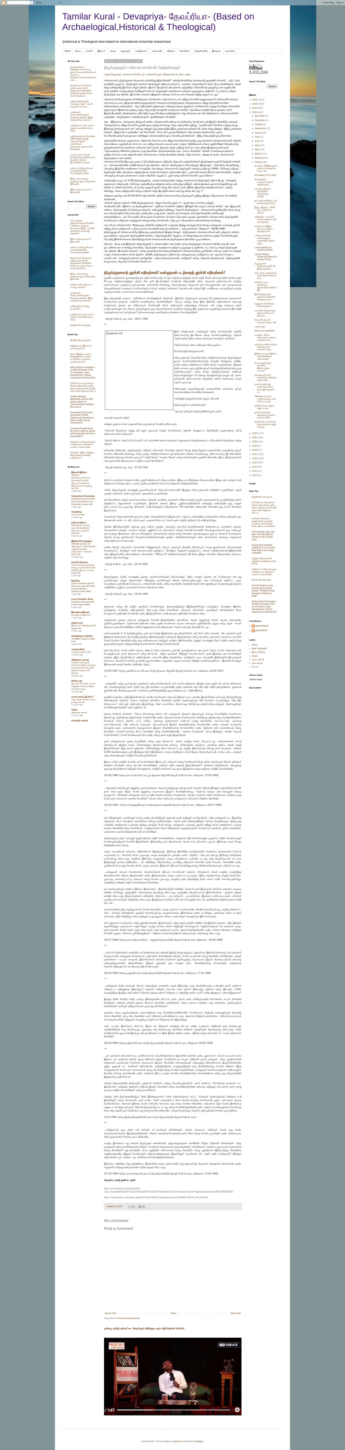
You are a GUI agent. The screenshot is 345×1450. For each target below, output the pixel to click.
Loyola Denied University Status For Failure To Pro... (265, 257)
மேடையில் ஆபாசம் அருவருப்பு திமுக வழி (265, 321)
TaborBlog (76, 512)
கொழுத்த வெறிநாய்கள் (81, 615)
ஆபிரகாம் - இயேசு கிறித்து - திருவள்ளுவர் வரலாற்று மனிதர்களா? (82, 455)
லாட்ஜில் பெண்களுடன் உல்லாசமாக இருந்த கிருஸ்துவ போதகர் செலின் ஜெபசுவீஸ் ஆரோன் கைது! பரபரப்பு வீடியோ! (83, 667)
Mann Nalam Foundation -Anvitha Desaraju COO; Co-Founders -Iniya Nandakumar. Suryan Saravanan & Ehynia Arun (83, 372)
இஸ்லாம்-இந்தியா (79, 472)
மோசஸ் (255, 667)
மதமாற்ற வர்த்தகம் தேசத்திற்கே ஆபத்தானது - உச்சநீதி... (262, 193)
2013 (255, 471)
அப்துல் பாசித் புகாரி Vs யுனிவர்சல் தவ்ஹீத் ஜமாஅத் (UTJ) (264, 561)
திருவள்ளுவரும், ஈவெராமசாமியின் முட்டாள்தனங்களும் (133, 74)
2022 (255, 433)
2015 (255, 462)
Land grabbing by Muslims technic (263, 248)
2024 (255, 108)
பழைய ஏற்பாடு (258, 659)
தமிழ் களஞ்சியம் (78, 522)
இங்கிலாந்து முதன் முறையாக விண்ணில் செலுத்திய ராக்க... (265, 297)
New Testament (259, 648)
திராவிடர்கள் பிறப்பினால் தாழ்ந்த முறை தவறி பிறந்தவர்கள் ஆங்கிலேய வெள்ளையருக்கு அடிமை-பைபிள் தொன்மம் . (81, 90)
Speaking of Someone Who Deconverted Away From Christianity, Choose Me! (83, 501)
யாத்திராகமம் (141, 51)
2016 (255, 458)
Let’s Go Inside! (78, 515)
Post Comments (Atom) (128, 1318)
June (257, 141)
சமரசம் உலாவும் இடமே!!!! (82, 696)
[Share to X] (137, 1206)
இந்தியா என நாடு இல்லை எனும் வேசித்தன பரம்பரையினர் (265, 356)
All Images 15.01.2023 (265, 175)
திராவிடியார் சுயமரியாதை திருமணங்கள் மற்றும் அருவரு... (265, 424)
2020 (255, 441)
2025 (255, 104)
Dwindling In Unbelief (82, 636)
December (260, 116)
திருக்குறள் (126, 51)
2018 (255, 450)
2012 (255, 475)
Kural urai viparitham (264, 330)
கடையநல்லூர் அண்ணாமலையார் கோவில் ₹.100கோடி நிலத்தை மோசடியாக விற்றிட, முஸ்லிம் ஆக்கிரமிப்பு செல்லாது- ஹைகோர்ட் (82, 227)
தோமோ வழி (76, 681)
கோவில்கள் (185, 51)
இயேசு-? (101, 51)
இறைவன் (216, 51)
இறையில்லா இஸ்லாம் (80, 612)
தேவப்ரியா (75, 580)
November (260, 120)
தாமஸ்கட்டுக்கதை (79, 562)
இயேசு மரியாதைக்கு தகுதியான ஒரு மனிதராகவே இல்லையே (82, 181)
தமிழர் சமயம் (77, 623)
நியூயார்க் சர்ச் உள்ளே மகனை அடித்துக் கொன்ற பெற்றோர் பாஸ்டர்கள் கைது (83, 686)
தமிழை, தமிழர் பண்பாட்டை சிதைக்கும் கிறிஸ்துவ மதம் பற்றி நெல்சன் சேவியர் (144, 1328)
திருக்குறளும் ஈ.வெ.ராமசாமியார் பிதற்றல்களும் (263, 182)
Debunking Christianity (83, 496)
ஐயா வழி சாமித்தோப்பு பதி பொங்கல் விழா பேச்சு (265, 201)
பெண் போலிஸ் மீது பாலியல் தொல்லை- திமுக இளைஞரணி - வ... (264, 388)
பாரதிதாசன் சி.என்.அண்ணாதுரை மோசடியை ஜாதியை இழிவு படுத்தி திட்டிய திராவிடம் (81, 116)
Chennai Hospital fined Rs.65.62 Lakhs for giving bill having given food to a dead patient (82, 432)
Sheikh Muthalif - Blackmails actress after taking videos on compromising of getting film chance (82, 401)
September (260, 128)
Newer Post (110, 1313)
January (259, 162)
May (257, 145)
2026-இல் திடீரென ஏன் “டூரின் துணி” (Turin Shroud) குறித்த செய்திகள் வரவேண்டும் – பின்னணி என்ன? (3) (83, 549)
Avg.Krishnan (261, 626)
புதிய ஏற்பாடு (257, 663)
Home (67, 51)
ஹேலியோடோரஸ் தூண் (80, 325)
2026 (255, 100)
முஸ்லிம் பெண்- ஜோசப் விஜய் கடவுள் (264, 406)
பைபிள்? (89, 51)
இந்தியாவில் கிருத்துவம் (81, 541)
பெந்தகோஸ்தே (201, 51)
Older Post (235, 1313)
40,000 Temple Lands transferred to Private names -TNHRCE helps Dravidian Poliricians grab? (263, 590)
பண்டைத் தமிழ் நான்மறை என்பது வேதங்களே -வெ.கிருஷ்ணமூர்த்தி (81, 171)
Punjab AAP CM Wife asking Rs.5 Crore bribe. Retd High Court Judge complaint (263, 549)
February (259, 158)
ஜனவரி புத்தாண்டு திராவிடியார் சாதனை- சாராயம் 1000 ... (265, 415)
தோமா (78, 51)
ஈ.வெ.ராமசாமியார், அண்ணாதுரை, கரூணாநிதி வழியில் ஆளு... (264, 239)
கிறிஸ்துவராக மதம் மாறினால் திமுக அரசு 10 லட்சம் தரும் (265, 399)
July (257, 137)
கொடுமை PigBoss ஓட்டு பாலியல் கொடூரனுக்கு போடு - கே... (265, 168)
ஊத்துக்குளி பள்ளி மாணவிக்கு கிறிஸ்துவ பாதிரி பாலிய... (265, 377)
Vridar (74, 710)
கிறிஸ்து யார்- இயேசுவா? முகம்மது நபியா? (81, 347)
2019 (255, 446)
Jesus (254, 644)
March (258, 154)
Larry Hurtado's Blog (82, 599)
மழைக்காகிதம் (77, 649)
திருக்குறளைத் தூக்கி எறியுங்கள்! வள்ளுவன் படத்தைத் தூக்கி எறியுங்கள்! (164, 272)
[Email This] (130, 1206)
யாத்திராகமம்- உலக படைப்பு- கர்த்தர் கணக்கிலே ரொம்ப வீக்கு (82, 128)
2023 (255, 112)
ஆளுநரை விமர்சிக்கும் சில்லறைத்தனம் (264, 304)
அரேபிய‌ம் (171, 51)
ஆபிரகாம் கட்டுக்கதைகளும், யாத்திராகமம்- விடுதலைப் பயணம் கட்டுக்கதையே (83, 444)
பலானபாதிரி (157, 51)
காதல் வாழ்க (260, 326)
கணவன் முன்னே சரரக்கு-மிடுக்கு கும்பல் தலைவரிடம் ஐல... (265, 347)
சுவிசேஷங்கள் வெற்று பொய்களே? (79, 307)
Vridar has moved (79, 712)
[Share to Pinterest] (143, 1206)
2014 (255, 467)
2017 (255, 454)
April (257, 149)
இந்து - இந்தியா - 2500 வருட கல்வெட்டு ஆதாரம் (264, 210)
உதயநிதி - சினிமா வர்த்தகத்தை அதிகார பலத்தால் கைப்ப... (265, 337)
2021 (255, 437)
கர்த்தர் (255, 656)
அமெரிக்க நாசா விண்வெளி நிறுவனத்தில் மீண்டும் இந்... (265, 286)
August (258, 133)
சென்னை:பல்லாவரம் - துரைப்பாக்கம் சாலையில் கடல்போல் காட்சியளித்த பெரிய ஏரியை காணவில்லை (263, 522)
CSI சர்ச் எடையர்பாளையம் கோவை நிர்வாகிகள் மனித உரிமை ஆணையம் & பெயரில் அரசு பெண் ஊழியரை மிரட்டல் (83, 387)
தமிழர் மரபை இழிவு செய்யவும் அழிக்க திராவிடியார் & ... (263, 229)
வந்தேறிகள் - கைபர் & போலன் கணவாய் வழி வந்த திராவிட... (265, 219)
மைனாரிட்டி (230, 51)
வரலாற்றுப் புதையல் (79, 720)
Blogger (199, 1441)
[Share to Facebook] (140, 1206)
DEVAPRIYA (261, 630)
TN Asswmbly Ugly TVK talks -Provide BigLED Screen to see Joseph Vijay (263, 536)
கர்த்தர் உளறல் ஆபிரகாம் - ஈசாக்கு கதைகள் (81, 285)
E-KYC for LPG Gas (261, 580)
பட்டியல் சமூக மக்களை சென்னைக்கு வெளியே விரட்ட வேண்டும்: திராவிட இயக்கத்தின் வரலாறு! (83, 158)
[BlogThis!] (133, 1206)
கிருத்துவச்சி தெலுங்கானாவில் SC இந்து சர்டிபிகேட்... (265, 266)
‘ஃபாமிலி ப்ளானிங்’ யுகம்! (81, 652)
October (259, 124)
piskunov (178, 1441)
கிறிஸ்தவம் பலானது (80, 660)
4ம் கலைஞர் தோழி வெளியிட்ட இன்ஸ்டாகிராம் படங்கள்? (262, 367)
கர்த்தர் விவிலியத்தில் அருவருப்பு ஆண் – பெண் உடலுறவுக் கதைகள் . (81, 104)
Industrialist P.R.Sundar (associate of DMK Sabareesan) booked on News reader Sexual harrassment (82, 417)
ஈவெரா (113, 51)
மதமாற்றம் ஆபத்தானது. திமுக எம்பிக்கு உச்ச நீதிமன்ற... (265, 313)
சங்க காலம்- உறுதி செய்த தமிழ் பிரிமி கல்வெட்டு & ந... (265, 275)
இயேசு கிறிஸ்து (258, 652)
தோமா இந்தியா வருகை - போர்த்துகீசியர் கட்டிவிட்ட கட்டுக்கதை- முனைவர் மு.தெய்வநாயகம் (81, 358)
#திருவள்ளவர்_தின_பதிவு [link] (176, 74)
